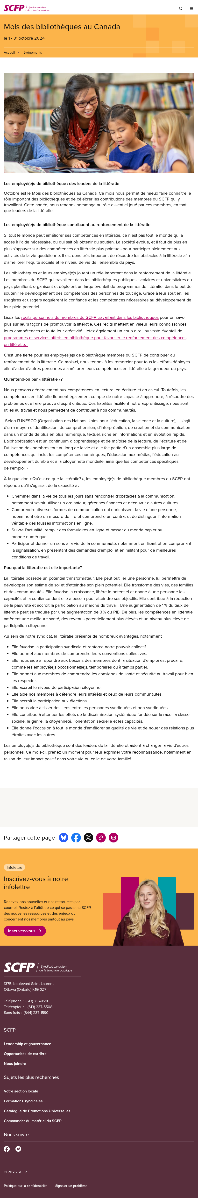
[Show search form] (181, 8)
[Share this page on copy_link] (101, 838)
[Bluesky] (18, 1148)
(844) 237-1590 (36, 1012)
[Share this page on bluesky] (63, 838)
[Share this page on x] (88, 838)
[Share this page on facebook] (76, 838)
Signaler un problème (71, 1185)
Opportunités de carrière (25, 1053)
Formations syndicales (23, 1101)
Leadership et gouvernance (27, 1044)
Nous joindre (15, 1063)
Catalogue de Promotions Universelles (37, 1111)
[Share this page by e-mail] (113, 838)
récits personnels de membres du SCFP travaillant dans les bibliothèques (90, 317)
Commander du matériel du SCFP (33, 1121)
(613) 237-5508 (40, 1006)
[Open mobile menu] (191, 8)
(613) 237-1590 (38, 1001)
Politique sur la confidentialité (26, 1185)
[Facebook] (7, 1148)
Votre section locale (21, 1091)
